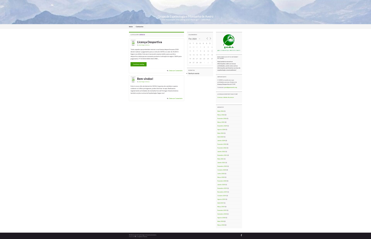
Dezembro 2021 (222, 155)
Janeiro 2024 (221, 140)
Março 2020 (221, 177)
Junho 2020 (220, 173)
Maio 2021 (220, 159)
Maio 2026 (220, 111)
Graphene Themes (142, 236)
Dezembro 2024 (222, 126)
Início (131, 26)
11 (212, 51)
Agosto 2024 (221, 129)
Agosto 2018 (221, 217)
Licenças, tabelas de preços (225, 97)
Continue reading (138, 64)
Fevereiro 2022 (221, 148)
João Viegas (142, 45)
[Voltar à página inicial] (185, 12)
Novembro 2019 (222, 192)
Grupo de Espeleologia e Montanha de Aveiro (185, 16)
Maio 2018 (220, 221)
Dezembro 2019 (222, 188)
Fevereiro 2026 (221, 118)
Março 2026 (221, 115)
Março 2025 (221, 122)
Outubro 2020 (221, 170)
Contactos (139, 26)
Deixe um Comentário (176, 70)
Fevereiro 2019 (221, 210)
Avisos (148, 45)
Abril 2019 (220, 203)
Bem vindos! (145, 78)
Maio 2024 (220, 133)
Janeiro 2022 (221, 151)
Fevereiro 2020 (221, 181)
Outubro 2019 (221, 195)
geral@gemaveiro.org (230, 87)
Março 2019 (221, 206)
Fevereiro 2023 (221, 144)
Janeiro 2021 (221, 162)
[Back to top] (366, 234)
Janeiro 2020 (221, 184)
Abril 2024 (220, 137)
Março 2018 (221, 225)
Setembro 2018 (222, 214)
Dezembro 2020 (222, 166)
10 (208, 51)
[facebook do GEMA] (241, 234)
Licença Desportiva (149, 42)
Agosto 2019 (221, 199)
